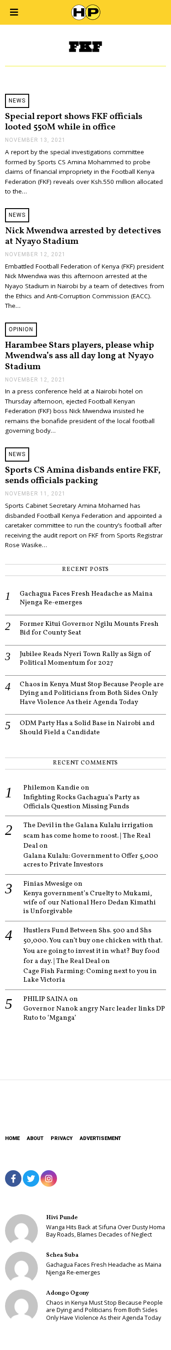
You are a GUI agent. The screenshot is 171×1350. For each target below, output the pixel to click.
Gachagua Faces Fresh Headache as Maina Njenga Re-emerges (86, 599)
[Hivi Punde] (21, 1230)
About (35, 1138)
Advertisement (100, 1138)
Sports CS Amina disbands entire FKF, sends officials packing (83, 475)
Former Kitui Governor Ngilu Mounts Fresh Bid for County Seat (89, 629)
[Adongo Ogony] (21, 1306)
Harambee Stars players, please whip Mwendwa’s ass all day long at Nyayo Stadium (79, 356)
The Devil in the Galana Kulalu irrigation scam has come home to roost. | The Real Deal (88, 836)
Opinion (21, 329)
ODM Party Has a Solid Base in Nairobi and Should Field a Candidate (87, 728)
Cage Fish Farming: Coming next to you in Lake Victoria (90, 976)
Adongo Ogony (67, 1293)
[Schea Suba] (21, 1268)
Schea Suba (62, 1255)
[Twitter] (31, 1178)
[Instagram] (49, 1178)
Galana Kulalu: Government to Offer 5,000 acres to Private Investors (90, 861)
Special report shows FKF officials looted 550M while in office (73, 122)
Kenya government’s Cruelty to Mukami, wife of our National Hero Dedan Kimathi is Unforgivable (89, 902)
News (17, 100)
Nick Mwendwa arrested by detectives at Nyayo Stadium (83, 236)
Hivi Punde (62, 1217)
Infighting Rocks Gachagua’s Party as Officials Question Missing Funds (81, 802)
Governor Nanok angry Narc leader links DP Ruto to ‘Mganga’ (94, 1013)
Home (12, 1138)
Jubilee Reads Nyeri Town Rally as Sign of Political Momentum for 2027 (85, 659)
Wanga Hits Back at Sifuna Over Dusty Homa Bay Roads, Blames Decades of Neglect (105, 1230)
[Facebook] (13, 1178)
